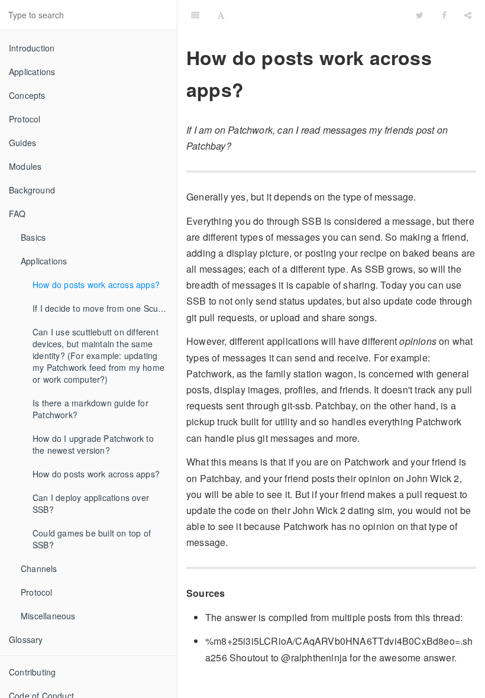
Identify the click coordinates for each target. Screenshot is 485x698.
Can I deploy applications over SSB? (91, 503)
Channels (39, 568)
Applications (32, 71)
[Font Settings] (221, 15)
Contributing (32, 672)
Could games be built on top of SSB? (92, 539)
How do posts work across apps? (96, 284)
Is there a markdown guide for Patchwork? (90, 409)
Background (32, 190)
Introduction (31, 48)
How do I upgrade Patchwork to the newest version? (93, 444)
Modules (25, 166)
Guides (22, 142)
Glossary (26, 639)
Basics (33, 237)
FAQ (17, 213)
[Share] (467, 15)
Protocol (25, 119)
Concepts (27, 95)
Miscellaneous (48, 616)
